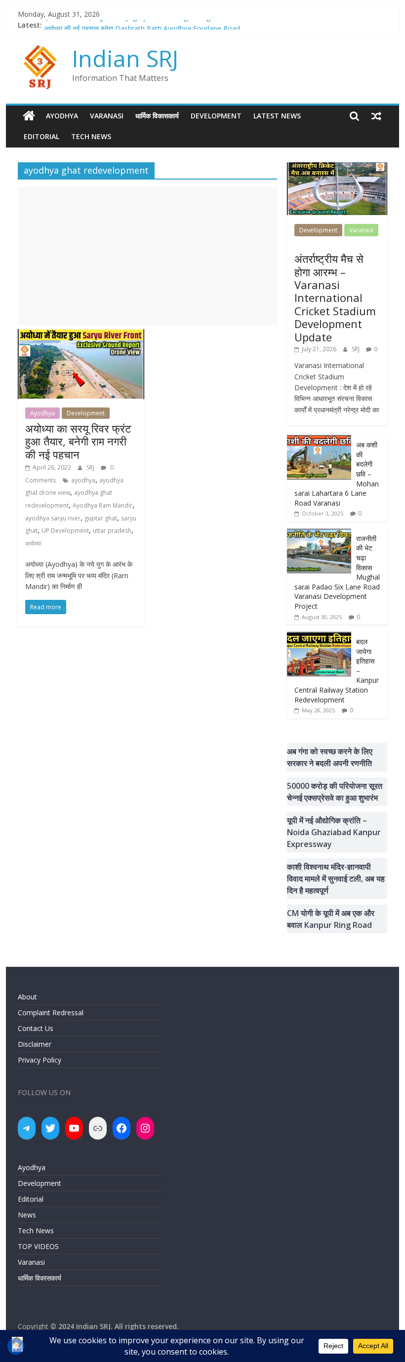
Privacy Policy (39, 1060)
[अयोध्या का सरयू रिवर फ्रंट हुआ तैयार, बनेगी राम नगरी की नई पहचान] (81, 335)
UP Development (65, 530)
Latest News (277, 115)
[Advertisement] (147, 256)
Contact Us (35, 1028)
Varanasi (106, 115)
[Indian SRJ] (29, 116)
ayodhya (83, 480)
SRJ (91, 467)
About (27, 996)
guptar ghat (100, 518)
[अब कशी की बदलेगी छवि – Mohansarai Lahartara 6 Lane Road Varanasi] (319, 440)
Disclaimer (34, 1044)
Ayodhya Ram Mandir (102, 505)
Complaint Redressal (50, 1012)
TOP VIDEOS (38, 1246)
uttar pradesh (112, 530)
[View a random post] (376, 116)
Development (216, 115)
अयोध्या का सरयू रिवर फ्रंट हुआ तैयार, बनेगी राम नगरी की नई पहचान (78, 441)
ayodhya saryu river (53, 518)
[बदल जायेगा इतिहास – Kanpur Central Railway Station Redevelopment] (319, 637)
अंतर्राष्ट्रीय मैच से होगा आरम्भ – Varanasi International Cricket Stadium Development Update (335, 297)
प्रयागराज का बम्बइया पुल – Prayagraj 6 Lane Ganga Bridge (129, 25)
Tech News (91, 136)
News (27, 1214)
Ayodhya (62, 115)
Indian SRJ (125, 58)
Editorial (41, 136)
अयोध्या (33, 543)
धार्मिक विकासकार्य (157, 115)
